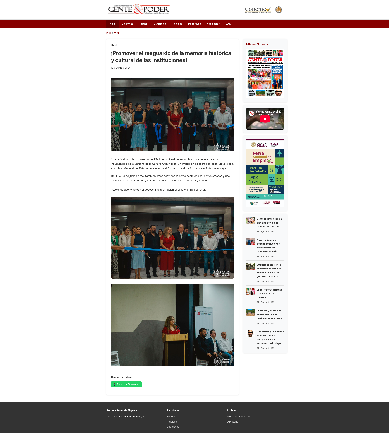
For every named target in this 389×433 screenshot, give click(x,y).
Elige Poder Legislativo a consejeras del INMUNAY (269, 293)
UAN (228, 23)
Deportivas (194, 23)
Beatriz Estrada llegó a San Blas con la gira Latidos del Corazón (269, 222)
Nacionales (213, 23)
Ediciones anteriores (238, 416)
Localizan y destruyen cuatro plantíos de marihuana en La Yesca (269, 314)
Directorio (232, 421)
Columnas (127, 23)
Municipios (159, 23)
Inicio (112, 23)
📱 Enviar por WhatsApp (126, 384)
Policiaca (177, 23)
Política (143, 23)
